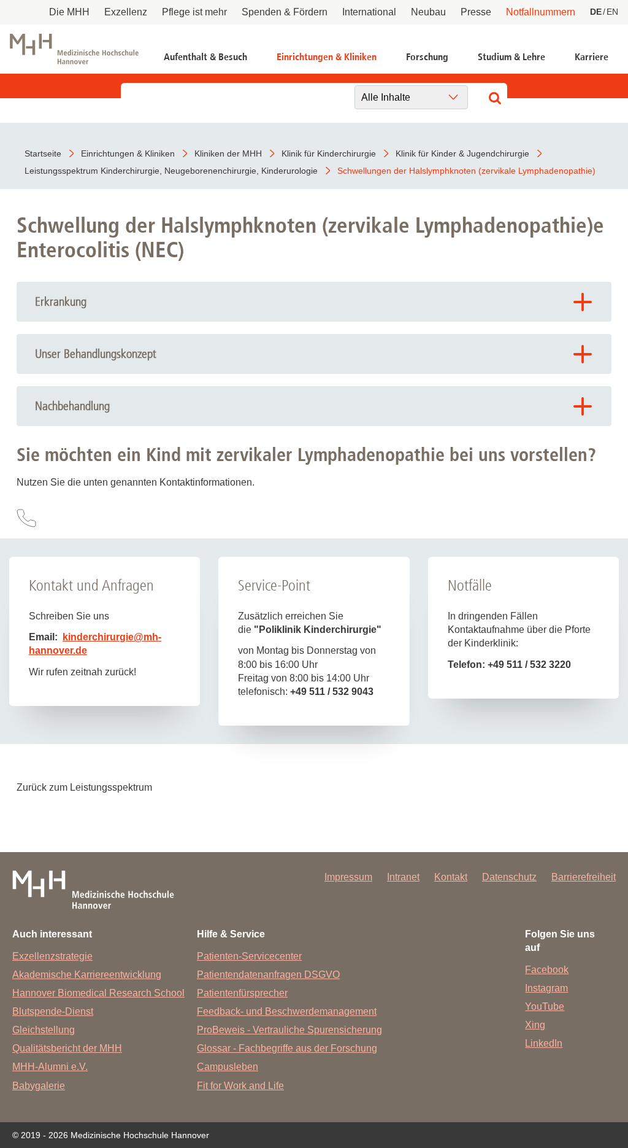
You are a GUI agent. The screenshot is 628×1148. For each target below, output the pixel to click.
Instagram (546, 988)
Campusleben (227, 1066)
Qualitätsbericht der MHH (67, 1048)
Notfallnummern (540, 12)
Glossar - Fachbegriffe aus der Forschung (287, 1048)
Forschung (427, 57)
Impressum (348, 877)
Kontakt (450, 877)
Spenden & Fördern (284, 12)
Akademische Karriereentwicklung (86, 974)
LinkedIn (543, 1043)
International (369, 12)
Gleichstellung (43, 1030)
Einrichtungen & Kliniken (327, 57)
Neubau (428, 12)
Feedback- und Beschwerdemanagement (287, 1011)
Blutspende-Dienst (52, 1011)
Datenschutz (509, 877)
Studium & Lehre (511, 57)
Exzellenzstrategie (52, 956)
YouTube (544, 1006)
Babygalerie (38, 1085)
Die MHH (69, 12)
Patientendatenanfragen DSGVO (268, 974)
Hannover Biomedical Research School (98, 993)
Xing (535, 1025)
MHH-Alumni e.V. (50, 1066)
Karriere (591, 57)
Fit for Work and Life (240, 1085)
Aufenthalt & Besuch (205, 57)
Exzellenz (125, 12)
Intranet (403, 877)
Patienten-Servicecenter (249, 956)
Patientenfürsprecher (242, 993)
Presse (476, 12)
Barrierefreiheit (583, 877)
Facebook (547, 969)
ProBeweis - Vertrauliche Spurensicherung (289, 1030)
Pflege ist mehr (194, 12)
